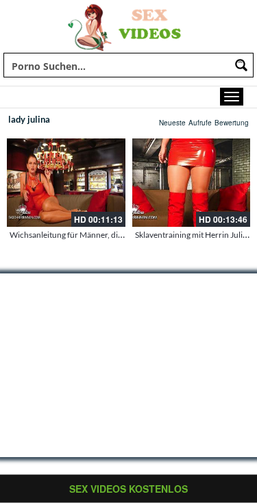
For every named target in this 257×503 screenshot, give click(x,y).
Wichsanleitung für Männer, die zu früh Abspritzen (100, 235)
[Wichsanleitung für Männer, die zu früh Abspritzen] (66, 182)
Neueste (172, 122)
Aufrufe (200, 122)
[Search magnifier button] (241, 65)
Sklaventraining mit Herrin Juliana (195, 235)
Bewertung (232, 122)
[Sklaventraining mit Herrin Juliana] (191, 182)
